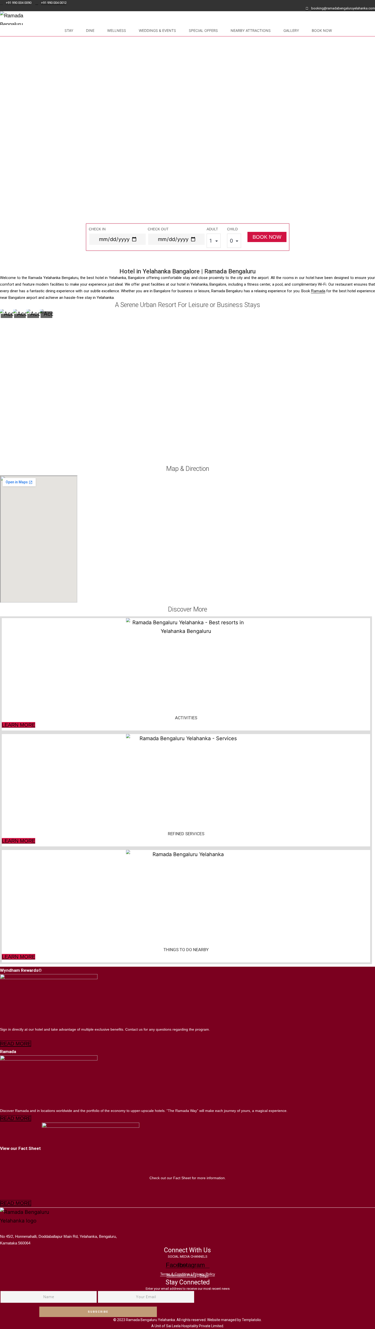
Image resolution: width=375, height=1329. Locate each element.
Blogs (203, 1275)
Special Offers (203, 30)
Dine (90, 30)
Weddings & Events (157, 30)
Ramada (318, 291)
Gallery (291, 30)
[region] (187, 152)
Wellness (116, 30)
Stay (69, 30)
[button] (187, 255)
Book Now (322, 30)
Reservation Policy (181, 1275)
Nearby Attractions (251, 30)
